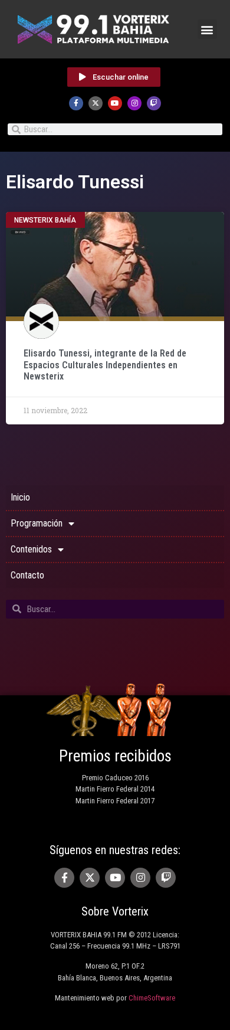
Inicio (20, 497)
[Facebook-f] (76, 103)
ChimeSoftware (152, 997)
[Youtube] (115, 103)
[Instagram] (134, 103)
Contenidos (31, 549)
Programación (37, 523)
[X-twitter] (95, 103)
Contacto (27, 575)
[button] (207, 29)
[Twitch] (154, 103)
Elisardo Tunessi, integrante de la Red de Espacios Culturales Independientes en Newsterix (105, 364)
